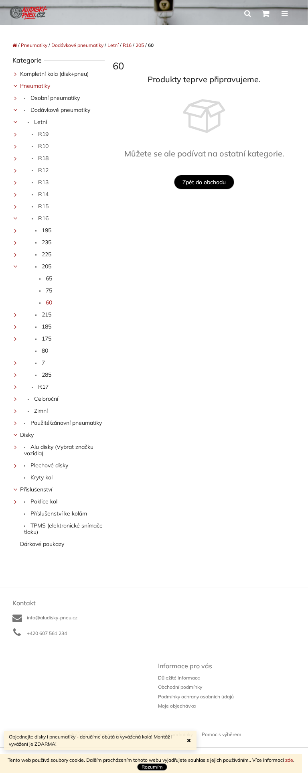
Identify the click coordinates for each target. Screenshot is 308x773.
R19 (42, 134)
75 (48, 290)
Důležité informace (179, 678)
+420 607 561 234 (47, 633)
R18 (42, 158)
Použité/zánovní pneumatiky (65, 422)
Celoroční (45, 398)
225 (45, 254)
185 (45, 326)
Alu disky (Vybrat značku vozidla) (58, 450)
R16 (42, 218)
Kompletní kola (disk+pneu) (54, 73)
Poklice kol (43, 501)
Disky (27, 434)
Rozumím (152, 767)
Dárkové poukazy (42, 544)
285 (45, 374)
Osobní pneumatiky (54, 97)
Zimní (40, 410)
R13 (42, 182)
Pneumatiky (35, 85)
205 (45, 266)
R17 (42, 386)
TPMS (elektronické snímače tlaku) (63, 529)
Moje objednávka (177, 706)
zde (289, 760)
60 (48, 302)
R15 (42, 206)
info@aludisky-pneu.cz (52, 618)
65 (48, 278)
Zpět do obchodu (204, 182)
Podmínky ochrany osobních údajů (196, 697)
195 (45, 230)
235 (45, 242)
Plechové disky (48, 465)
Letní (39, 122)
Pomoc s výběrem (221, 734)
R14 (42, 194)
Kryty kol (41, 477)
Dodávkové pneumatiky (59, 110)
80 (44, 350)
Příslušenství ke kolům (58, 513)
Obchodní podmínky (180, 687)
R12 (42, 170)
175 (45, 338)
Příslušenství (36, 489)
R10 (42, 146)
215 (45, 314)
